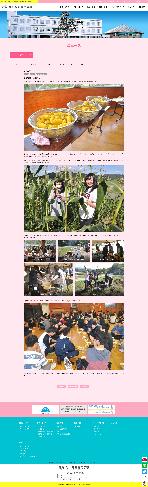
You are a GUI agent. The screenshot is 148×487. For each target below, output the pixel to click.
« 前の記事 (61, 386)
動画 (82, 64)
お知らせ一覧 (73, 386)
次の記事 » (84, 386)
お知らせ (34, 64)
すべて (18, 64)
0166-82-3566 (71, 475)
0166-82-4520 (71, 477)
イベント (50, 64)
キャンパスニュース (66, 64)
